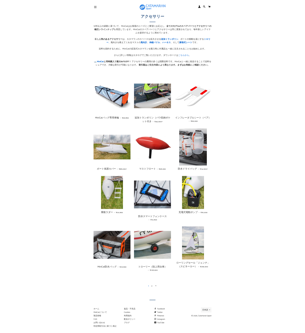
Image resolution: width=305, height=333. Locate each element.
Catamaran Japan (204, 315)
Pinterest (160, 315)
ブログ (127, 322)
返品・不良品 (129, 308)
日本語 (205, 310)
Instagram (161, 319)
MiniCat (100, 61)
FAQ (95, 319)
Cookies (127, 312)
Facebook (161, 308)
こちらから (183, 55)
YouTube (160, 322)
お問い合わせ (99, 322)
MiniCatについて (100, 312)
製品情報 (97, 315)
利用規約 (128, 315)
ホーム (96, 308)
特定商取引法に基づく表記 (105, 326)
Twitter (160, 312)
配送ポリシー (129, 319)
